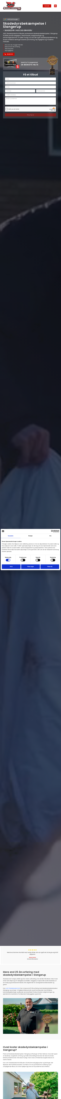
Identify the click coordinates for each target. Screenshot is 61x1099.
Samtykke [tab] (10, 535)
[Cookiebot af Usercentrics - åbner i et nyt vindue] (52, 531)
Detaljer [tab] (30, 535)
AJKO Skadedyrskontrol (13, 988)
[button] (55, 6)
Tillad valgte (30, 566)
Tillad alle (49, 566)
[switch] (23, 560)
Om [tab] (50, 535)
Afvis (11, 566)
